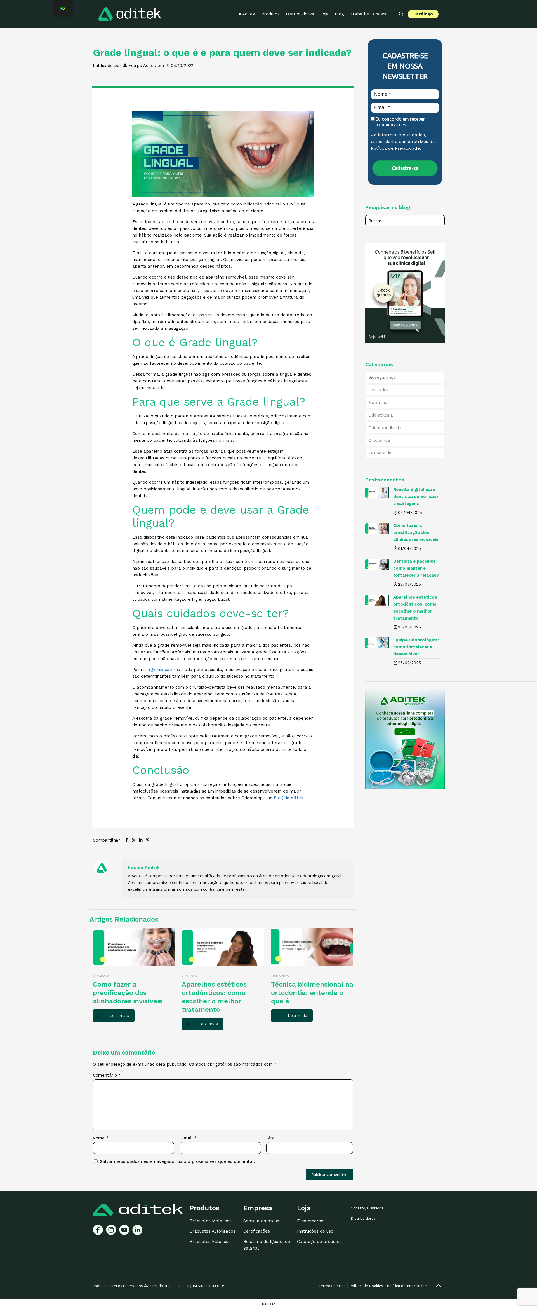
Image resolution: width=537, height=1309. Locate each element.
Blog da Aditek (288, 797)
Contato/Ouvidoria (367, 1208)
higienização (159, 669)
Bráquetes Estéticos (210, 1241)
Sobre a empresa (261, 1220)
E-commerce (310, 1220)
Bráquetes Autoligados (212, 1231)
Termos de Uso (332, 1286)
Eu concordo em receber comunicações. (400, 121)
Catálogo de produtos (319, 1241)
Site (270, 1137)
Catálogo (423, 14)
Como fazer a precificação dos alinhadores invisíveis (127, 992)
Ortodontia (379, 440)
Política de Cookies (366, 1286)
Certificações (256, 1231)
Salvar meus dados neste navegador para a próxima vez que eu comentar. (177, 1161)
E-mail (188, 1137)
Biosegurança (382, 377)
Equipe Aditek (142, 65)
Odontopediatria (384, 427)
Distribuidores (363, 1218)
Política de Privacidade (395, 148)
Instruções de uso (315, 1231)
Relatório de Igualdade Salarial (266, 1245)
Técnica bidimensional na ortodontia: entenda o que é (312, 992)
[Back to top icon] (438, 1286)
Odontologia (380, 415)
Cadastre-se (405, 168)
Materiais (377, 402)
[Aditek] (129, 14)
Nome (101, 1137)
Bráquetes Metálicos (211, 1220)
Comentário (107, 1075)
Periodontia (380, 452)
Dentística (378, 389)
